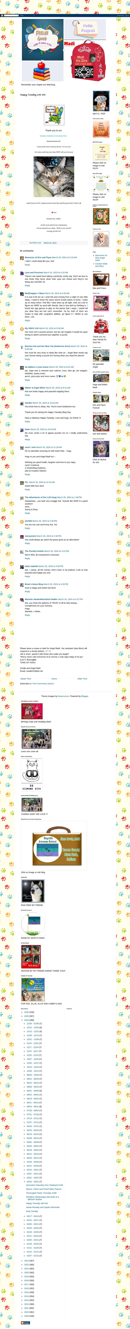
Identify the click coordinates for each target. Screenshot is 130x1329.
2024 (26, 1020)
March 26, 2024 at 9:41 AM (58, 388)
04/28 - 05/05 (33, 1162)
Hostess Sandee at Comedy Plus (53, 136)
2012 (26, 1304)
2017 (26, 1284)
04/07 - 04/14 (33, 1174)
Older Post (82, 679)
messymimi (30, 536)
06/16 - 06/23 (33, 1134)
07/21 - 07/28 (33, 1114)
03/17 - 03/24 (33, 1216)
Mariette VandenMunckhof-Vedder (41, 599)
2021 (26, 1268)
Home (54, 679)
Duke (27, 429)
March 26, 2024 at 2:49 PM (49, 536)
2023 (26, 1261)
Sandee (28, 403)
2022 (26, 1265)
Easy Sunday (32, 1211)
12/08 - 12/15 (33, 1035)
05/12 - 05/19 (33, 1154)
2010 (26, 1312)
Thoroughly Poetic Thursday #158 (41, 1193)
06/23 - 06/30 (33, 1130)
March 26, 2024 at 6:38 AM (51, 328)
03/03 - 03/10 (33, 1224)
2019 (26, 1276)
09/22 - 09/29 (33, 1079)
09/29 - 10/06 (33, 1075)
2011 (26, 1308)
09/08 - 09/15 (33, 1087)
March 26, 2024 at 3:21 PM (56, 551)
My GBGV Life (32, 328)
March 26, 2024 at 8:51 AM (61, 367)
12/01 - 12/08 (33, 1039)
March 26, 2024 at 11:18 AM (49, 447)
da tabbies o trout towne (37, 367)
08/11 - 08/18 (33, 1102)
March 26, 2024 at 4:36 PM (51, 566)
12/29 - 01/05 (33, 1023)
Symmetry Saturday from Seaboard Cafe (44, 1185)
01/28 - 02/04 (33, 1244)
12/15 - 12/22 (33, 1031)
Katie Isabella (31, 566)
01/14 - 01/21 (33, 1252)
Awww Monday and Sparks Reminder (43, 1207)
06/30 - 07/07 (33, 1126)
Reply (27, 265)
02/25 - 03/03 (33, 1228)
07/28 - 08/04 (33, 1110)
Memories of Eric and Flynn (38, 257)
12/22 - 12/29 (33, 1027)
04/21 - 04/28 (33, 1166)
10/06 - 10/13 (33, 1071)
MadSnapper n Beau (34, 293)
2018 (26, 1280)
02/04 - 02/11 (33, 1240)
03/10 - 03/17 (33, 1220)
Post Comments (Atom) (43, 683)
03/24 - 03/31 (33, 1182)
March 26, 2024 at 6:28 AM (57, 293)
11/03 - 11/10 (33, 1055)
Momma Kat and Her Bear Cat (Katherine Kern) (47, 346)
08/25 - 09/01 (33, 1095)
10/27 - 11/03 (33, 1059)
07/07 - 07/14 (33, 1122)
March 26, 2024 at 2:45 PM (44, 521)
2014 (26, 1296)
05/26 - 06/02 (33, 1146)
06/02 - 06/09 (33, 1142)
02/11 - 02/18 (33, 1236)
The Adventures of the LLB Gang (40, 497)
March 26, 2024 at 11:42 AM (42, 482)
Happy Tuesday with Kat (37, 1203)
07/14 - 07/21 (33, 1118)
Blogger (84, 696)
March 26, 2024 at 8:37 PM (70, 599)
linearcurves (63, 696)
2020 (26, 1272)
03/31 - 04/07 (33, 1178)
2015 (26, 1292)
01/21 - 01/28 (33, 1248)
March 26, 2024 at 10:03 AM (45, 403)
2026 (26, 1012)
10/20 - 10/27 (33, 1063)
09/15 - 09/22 (33, 1083)
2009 (26, 1316)
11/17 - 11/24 (33, 1047)
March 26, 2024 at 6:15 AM (55, 272)
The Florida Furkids (34, 551)
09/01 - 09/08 (33, 1091)
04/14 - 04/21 (33, 1170)
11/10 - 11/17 (33, 1051)
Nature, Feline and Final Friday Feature (43, 1189)
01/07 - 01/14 (33, 1256)
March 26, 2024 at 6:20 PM (56, 584)
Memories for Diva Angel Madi (101, 257)
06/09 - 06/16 (33, 1138)
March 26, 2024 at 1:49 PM (69, 497)
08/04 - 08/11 (33, 1106)
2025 (26, 1016)
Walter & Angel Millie (35, 388)
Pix (27, 482)
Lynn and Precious (34, 272)
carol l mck (30, 447)
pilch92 (28, 521)
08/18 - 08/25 (33, 1099)
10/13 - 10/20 (33, 1067)
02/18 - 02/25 (33, 1232)
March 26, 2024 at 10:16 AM (43, 429)
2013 (26, 1300)
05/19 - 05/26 (33, 1150)
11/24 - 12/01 (33, 1043)
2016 (26, 1288)
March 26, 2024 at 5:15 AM (64, 257)
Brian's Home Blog (34, 584)
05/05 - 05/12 (33, 1158)
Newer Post (26, 679)
